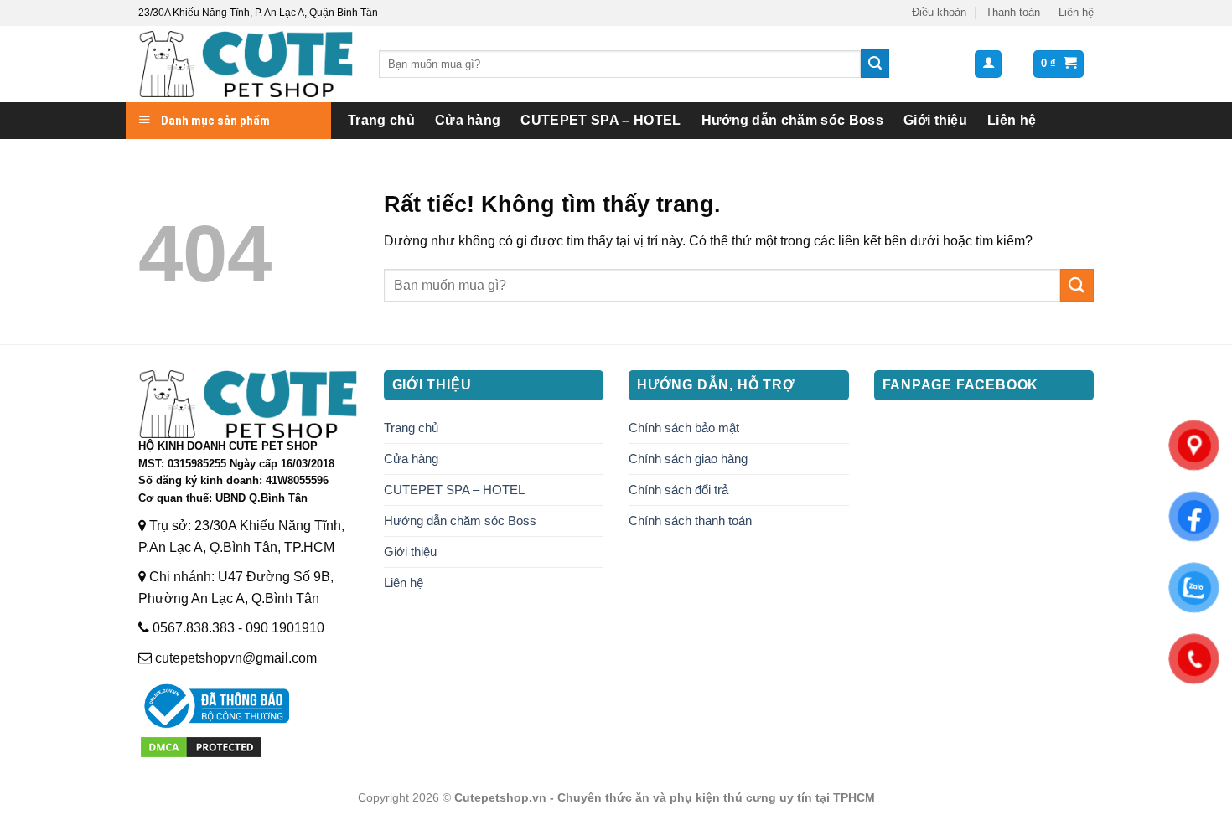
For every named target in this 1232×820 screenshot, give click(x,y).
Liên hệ (1076, 12)
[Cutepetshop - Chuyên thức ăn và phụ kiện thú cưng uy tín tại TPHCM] (246, 64)
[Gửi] (875, 63)
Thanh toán (1013, 12)
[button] (988, 64)
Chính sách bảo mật (684, 427)
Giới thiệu (935, 120)
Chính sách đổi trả (678, 489)
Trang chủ (381, 120)
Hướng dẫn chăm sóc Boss (792, 120)
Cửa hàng (468, 120)
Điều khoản (939, 12)
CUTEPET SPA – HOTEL (600, 120)
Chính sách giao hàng (688, 458)
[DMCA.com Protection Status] (201, 746)
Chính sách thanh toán (690, 520)
